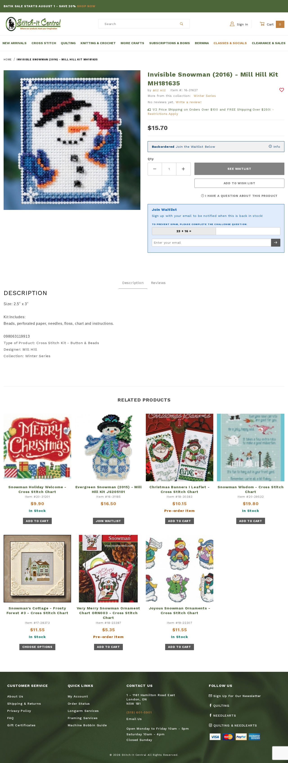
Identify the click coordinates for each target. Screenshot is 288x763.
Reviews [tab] (158, 283)
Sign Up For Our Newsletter (236, 696)
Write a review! (189, 102)
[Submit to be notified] (275, 243)
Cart (273, 24)
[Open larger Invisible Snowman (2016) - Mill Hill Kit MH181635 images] (72, 143)
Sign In (242, 24)
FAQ (10, 718)
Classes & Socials (230, 43)
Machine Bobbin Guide (87, 725)
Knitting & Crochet (98, 43)
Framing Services (83, 718)
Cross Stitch (44, 43)
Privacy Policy (19, 711)
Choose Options (37, 647)
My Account (78, 696)
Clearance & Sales (269, 43)
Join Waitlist (108, 521)
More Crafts (132, 43)
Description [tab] (133, 283)
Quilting (68, 43)
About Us (15, 696)
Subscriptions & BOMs (169, 43)
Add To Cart (37, 521)
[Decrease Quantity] (155, 169)
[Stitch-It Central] (33, 23)
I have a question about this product (241, 196)
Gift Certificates (21, 725)
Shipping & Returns (24, 703)
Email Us (134, 719)
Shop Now (86, 6)
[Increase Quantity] (183, 169)
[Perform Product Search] (181, 23)
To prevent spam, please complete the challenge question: (200, 224)
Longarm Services (83, 711)
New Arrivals (14, 43)
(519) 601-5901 (139, 712)
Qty (150, 159)
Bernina (202, 43)
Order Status (79, 703)
